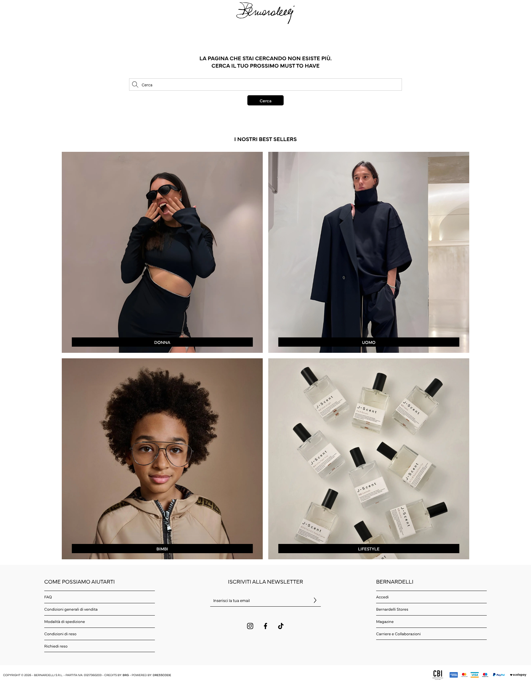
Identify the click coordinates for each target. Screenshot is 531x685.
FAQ (48, 597)
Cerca (265, 100)
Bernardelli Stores (392, 609)
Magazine (385, 621)
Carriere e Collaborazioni (398, 633)
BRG (126, 675)
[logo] (265, 12)
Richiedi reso (56, 646)
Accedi (382, 597)
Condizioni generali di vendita (71, 609)
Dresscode (162, 675)
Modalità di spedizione (64, 621)
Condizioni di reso (60, 633)
